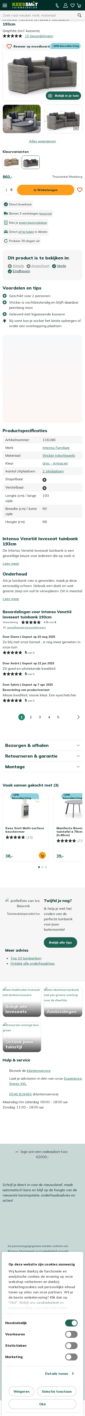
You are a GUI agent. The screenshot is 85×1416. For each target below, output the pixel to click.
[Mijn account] (65, 5)
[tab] (39, 867)
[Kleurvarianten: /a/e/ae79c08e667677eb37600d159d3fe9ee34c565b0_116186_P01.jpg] (31, 162)
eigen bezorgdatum (33, 223)
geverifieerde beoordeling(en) (26, 627)
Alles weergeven (42, 141)
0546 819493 (20, 1094)
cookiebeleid (48, 1303)
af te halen (26, 232)
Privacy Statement (21, 1251)
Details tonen (56, 1374)
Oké (42, 1404)
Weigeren (21, 1391)
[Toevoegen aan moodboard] (79, 190)
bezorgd (45, 213)
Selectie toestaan (57, 1391)
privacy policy (20, 1308)
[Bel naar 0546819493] (57, 5)
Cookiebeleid (48, 1251)
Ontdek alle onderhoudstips (32, 963)
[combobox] (37, 15)
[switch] (71, 1334)
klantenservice (39, 1070)
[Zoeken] (79, 15)
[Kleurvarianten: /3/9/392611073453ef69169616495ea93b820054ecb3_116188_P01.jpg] (11, 162)
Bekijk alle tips (60, 942)
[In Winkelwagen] (42, 855)
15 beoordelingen (39, 36)
